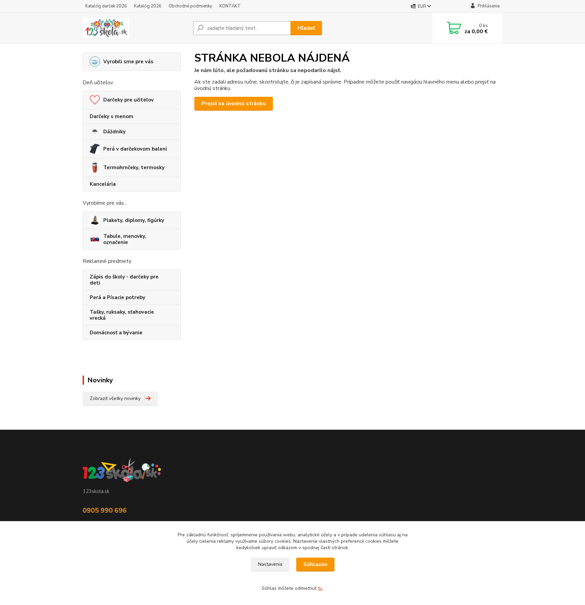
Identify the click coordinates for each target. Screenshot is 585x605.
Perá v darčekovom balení (135, 148)
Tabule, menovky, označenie (124, 239)
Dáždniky (114, 131)
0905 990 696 (105, 510)
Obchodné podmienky (190, 6)
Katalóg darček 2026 (106, 6)
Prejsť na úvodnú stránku (233, 103)
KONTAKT (230, 6)
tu (320, 588)
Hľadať (306, 28)
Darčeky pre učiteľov (128, 99)
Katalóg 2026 (147, 6)
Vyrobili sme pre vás (128, 61)
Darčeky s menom (111, 116)
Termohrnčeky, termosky (134, 167)
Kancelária (103, 184)
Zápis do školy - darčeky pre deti (124, 279)
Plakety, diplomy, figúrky (133, 220)
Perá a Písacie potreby (117, 297)
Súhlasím (315, 564)
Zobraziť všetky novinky (115, 398)
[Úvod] (135, 28)
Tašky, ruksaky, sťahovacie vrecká (122, 315)
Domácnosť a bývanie (116, 332)
